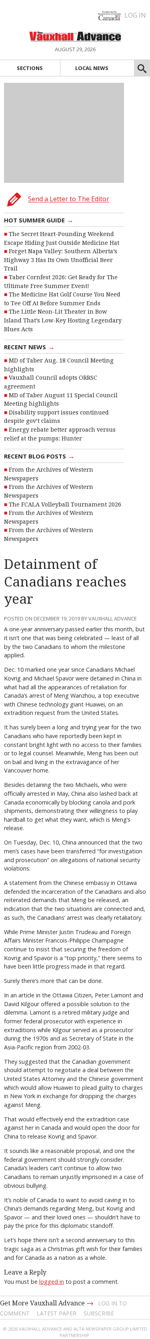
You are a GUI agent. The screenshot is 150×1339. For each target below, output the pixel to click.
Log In (135, 15)
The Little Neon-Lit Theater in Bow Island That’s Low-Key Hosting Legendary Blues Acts (63, 320)
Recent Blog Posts (39, 455)
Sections (30, 68)
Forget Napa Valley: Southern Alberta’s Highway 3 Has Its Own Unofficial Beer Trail (60, 260)
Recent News (29, 346)
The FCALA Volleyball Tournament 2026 (65, 504)
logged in (51, 1281)
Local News (91, 68)
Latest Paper (56, 1313)
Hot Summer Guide (39, 219)
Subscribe (99, 1313)
